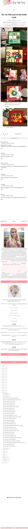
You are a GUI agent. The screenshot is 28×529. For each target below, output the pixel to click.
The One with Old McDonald (8, 408)
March (5, 457)
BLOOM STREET (22, 268)
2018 (3, 377)
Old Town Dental (20, 256)
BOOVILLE (9, 261)
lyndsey (2, 153)
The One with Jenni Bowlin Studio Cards (11, 430)
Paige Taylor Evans (6, 527)
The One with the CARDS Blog (9, 422)
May (4, 454)
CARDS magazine (19, 22)
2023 (3, 369)
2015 (3, 382)
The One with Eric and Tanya (8, 432)
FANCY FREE (22, 271)
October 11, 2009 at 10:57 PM (7, 143)
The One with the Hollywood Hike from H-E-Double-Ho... (14, 442)
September (6, 448)
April (4, 456)
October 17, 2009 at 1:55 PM (7, 195)
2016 (3, 380)
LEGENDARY (17, 263)
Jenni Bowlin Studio (7, 24)
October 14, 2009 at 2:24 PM (7, 175)
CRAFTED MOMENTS (16, 261)
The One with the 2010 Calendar (9, 418)
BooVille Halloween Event (12, 332)
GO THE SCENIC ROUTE (14, 268)
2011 (3, 388)
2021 (3, 373)
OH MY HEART (8, 271)
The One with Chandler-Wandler (9, 439)
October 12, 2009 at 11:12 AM (7, 154)
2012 (3, 387)
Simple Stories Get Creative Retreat (16, 328)
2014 (3, 384)
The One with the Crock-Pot (8, 434)
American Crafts (15, 102)
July (4, 451)
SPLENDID (19, 267)
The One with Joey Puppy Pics (9, 411)
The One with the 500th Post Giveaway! (11, 406)
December (6, 393)
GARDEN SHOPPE (12, 267)
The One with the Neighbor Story (9, 423)
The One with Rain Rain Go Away (9, 427)
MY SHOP (10, 275)
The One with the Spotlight (8, 420)
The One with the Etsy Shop (8, 413)
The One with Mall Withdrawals (9, 410)
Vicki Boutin (19, 342)
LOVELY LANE (10, 263)
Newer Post (4, 221)
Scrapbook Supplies (14, 307)
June (4, 452)
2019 (3, 376)
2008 (3, 462)
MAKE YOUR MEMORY (5, 260)
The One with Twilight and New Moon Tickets (12, 416)
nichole (2, 194)
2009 (3, 392)
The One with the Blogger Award (9, 435)
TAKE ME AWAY (14, 271)
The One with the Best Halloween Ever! (10, 398)
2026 (3, 365)
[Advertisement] (14, 479)
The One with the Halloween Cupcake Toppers (12, 437)
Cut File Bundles (14, 321)
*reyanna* (3, 184)
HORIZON (11, 269)
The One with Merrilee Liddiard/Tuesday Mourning (13, 425)
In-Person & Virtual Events (14, 315)
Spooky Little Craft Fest (16, 335)
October (5, 396)
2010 (3, 390)
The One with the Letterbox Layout (10, 428)
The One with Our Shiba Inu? (8, 444)
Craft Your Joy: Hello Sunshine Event (18, 341)
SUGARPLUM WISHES (21, 265)
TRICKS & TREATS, (6, 265)
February (5, 459)
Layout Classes (14, 310)
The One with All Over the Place (9, 401)
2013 (3, 385)
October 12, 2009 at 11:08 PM (7, 164)
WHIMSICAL (15, 269)
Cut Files (14, 318)
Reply (2, 148)
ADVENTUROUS (13, 265)
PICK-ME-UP (21, 269)
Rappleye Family (4, 163)
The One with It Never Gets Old (9, 446)
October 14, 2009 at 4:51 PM (7, 185)
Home (14, 221)
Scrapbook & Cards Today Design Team (14, 272)
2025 (3, 366)
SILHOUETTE (13, 273)
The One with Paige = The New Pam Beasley (11, 440)
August (5, 449)
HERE (18, 330)
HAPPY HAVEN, (23, 264)
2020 (3, 374)
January (5, 460)
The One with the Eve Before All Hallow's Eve (12, 399)
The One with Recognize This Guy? (10, 415)
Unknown (3, 174)
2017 (3, 379)
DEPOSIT (23, 326)
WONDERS (6, 268)
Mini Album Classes (14, 313)
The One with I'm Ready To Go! (9, 403)
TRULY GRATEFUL (4, 269)
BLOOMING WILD (4, 267)
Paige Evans (13, 342)
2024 (3, 368)
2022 (3, 371)
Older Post (24, 221)
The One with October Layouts (9, 404)
